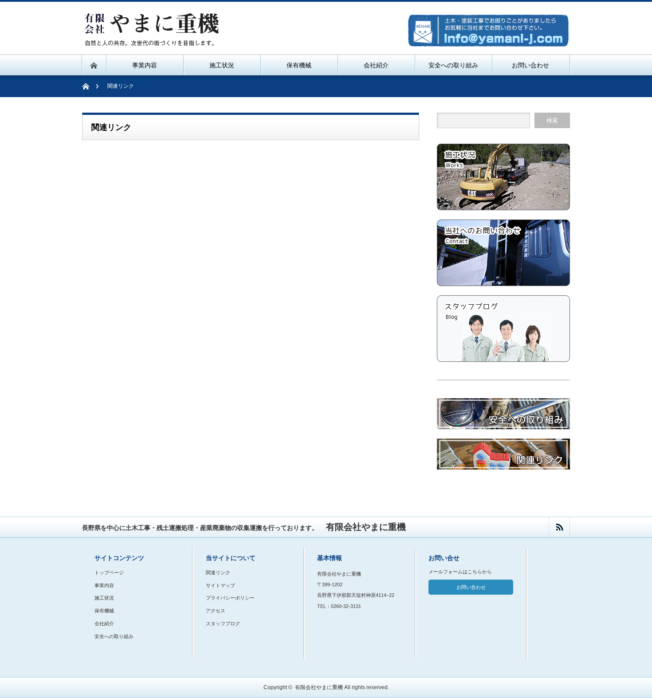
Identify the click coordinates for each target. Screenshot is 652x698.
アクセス (215, 610)
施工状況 (104, 597)
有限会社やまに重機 (319, 687)
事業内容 (104, 585)
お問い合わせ (471, 587)
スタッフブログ (223, 623)
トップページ (109, 572)
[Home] (90, 86)
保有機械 (104, 610)
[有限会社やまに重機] (153, 43)
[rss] (559, 527)
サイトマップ (220, 585)
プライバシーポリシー (230, 597)
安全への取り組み (114, 636)
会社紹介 (104, 623)
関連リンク (218, 572)
